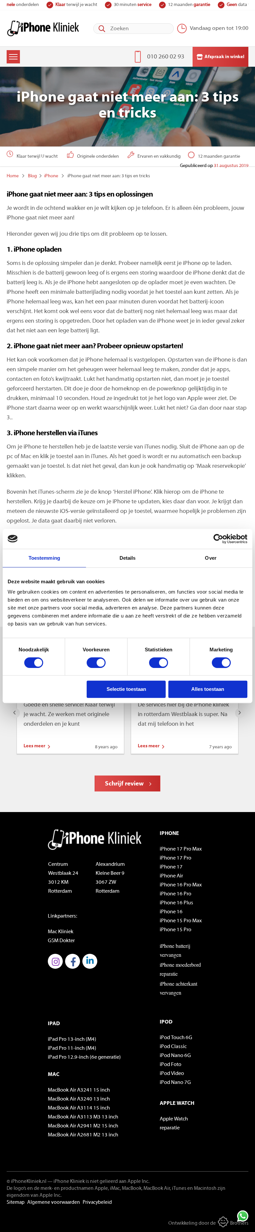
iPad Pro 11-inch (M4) (72, 1048)
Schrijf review (124, 784)
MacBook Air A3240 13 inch (79, 1099)
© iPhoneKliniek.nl (26, 1181)
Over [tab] (210, 558)
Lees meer (34, 746)
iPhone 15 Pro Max (181, 921)
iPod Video (172, 1073)
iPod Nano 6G (175, 1055)
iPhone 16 (171, 912)
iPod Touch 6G (176, 1037)
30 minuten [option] (80, 4)
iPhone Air (171, 876)
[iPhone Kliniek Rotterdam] (43, 28)
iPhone (51, 176)
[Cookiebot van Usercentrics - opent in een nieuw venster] (218, 539)
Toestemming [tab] (44, 558)
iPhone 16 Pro (175, 894)
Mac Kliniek (60, 932)
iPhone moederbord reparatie (180, 969)
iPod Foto (170, 1064)
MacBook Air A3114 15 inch (79, 1108)
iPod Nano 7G (175, 1082)
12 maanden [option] (137, 4)
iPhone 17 (171, 867)
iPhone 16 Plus (176, 903)
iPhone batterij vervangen (175, 950)
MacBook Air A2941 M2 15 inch (83, 1126)
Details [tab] (128, 558)
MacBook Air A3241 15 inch (79, 1090)
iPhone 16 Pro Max (181, 885)
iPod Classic (173, 1046)
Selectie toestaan (126, 689)
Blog (32, 176)
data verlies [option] (192, 4)
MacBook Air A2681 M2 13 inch (83, 1135)
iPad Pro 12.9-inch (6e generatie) (84, 1057)
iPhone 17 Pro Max (181, 849)
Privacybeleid (97, 1202)
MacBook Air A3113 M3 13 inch (83, 1117)
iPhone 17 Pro (175, 858)
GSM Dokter (61, 941)
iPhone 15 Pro (175, 930)
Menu (13, 56)
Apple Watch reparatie (174, 1123)
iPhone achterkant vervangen (178, 988)
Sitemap (16, 1202)
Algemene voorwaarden (53, 1202)
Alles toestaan (207, 689)
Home (13, 176)
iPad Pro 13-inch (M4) (72, 1039)
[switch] (96, 662)
